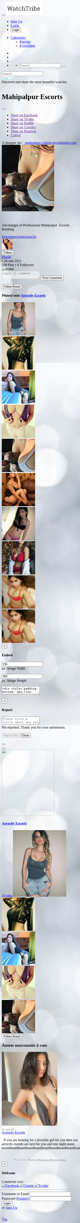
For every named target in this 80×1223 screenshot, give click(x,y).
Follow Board (12, 286)
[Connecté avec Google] (27, 1186)
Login (15, 25)
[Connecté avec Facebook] (11, 1186)
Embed (16, 135)
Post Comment (52, 278)
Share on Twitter (22, 119)
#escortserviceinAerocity (19, 237)
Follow (8, 252)
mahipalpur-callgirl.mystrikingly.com (50, 143)
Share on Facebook (24, 115)
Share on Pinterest (23, 131)
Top (4, 1219)
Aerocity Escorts (33, 295)
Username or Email (15, 1194)
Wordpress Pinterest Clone (52, 1159)
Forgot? (22, 1198)
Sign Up (16, 21)
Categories (18, 37)
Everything (27, 45)
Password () (15, 1198)
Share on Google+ (23, 127)
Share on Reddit (22, 123)
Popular (25, 41)
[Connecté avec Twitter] (41, 1186)
